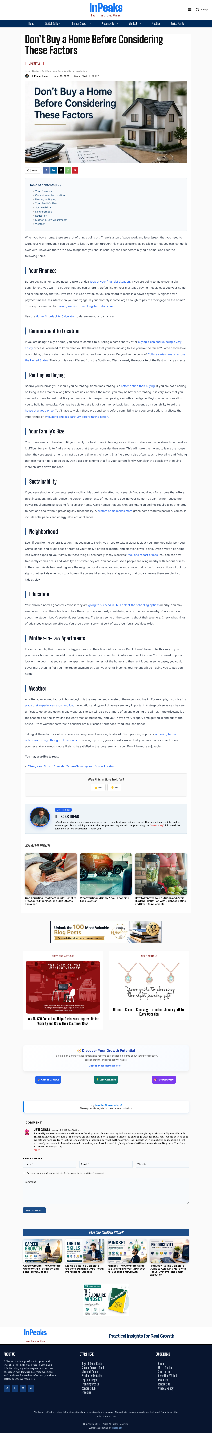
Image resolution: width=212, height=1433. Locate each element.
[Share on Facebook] (208, 702)
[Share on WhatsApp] (208, 723)
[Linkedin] (53, 170)
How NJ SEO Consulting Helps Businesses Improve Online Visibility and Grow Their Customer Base (63, 1021)
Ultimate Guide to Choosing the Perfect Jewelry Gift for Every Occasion (149, 1011)
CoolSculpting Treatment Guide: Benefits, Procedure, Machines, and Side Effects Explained (51, 900)
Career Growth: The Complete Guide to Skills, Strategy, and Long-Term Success (42, 1268)
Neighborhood (43, 211)
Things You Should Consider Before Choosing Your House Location (71, 766)
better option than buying (138, 386)
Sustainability (43, 207)
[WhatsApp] (68, 170)
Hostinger (117, 1427)
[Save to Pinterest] (208, 730)
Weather (40, 223)
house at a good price (39, 410)
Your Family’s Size (45, 203)
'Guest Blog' (157, 825)
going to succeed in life (103, 605)
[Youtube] (31, 1388)
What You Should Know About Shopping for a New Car (104, 899)
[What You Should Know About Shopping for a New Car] (106, 874)
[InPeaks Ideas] (27, 76)
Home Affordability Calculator (55, 316)
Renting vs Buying (45, 199)
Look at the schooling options (140, 605)
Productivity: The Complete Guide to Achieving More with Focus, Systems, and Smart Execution (168, 1270)
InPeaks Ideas (40, 76)
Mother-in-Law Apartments (51, 219)
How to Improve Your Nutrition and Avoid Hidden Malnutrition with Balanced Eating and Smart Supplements (160, 900)
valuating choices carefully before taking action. (77, 416)
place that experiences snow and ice (49, 705)
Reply (37, 1150)
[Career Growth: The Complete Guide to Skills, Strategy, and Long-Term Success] (42, 1251)
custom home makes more (114, 511)
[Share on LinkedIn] (208, 709)
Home (27, 71)
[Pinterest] (75, 170)
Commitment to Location (50, 195)
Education (41, 215)
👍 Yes (98, 787)
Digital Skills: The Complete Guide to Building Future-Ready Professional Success (84, 1268)
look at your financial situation (110, 281)
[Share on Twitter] (208, 716)
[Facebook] (46, 170)
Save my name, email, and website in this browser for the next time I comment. (66, 1173)
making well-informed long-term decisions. (86, 306)
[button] (201, 9)
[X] (61, 170)
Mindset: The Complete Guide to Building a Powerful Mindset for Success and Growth (126, 1268)
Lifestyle (34, 63)
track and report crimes (142, 554)
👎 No (114, 787)
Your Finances (43, 191)
